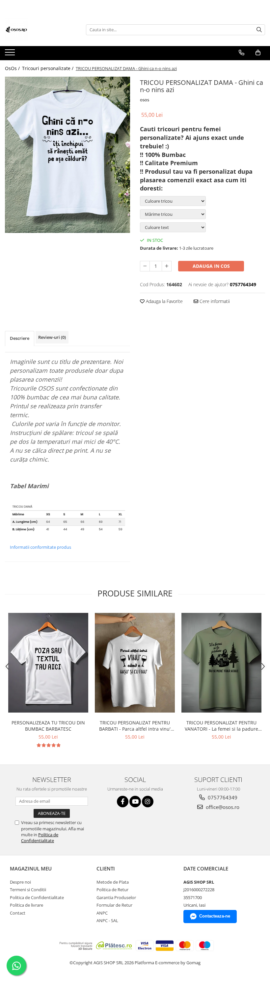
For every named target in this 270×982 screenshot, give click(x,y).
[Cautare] (259, 29)
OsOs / (13, 68)
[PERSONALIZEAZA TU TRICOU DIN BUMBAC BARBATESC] (48, 663)
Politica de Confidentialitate (39, 838)
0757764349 (221, 797)
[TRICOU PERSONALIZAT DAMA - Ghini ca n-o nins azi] (67, 155)
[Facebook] (122, 801)
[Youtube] (135, 801)
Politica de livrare (26, 905)
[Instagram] (147, 801)
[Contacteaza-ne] (241, 52)
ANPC (102, 913)
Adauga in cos (211, 266)
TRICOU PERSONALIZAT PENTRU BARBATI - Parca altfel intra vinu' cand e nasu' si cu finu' (135, 725)
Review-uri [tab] (52, 337)
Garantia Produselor (116, 897)
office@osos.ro (221, 807)
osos (144, 100)
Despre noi (20, 882)
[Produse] (10, 54)
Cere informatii (214, 301)
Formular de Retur (114, 905)
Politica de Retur (112, 890)
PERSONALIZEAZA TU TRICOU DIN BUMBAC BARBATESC (48, 725)
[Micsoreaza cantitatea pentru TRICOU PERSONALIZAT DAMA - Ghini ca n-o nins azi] (145, 266)
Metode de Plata (112, 882)
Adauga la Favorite (164, 301)
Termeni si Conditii (28, 890)
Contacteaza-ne (214, 916)
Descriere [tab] (19, 338)
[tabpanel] (67, 155)
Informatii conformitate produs (40, 547)
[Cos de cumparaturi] (258, 52)
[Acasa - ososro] (38, 29)
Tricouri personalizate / (48, 68)
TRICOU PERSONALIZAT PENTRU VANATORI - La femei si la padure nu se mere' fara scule (221, 725)
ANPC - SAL (107, 920)
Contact (17, 913)
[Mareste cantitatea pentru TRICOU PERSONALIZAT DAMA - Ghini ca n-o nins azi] (167, 266)
